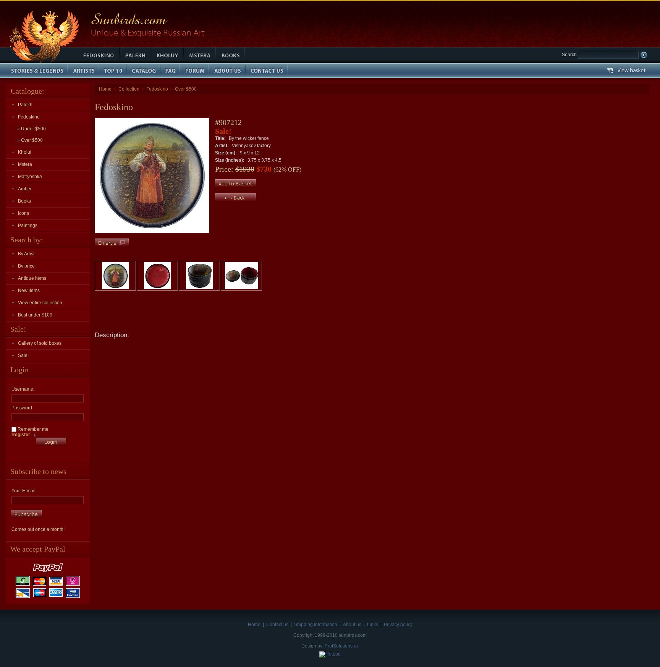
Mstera (25, 164)
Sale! (23, 355)
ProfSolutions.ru (341, 646)
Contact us (277, 624)
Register (20, 434)
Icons (23, 213)
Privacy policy (398, 624)
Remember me (32, 429)
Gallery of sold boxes (39, 343)
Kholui (24, 152)
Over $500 (30, 140)
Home (105, 89)
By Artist (26, 253)
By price (26, 266)
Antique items (32, 278)
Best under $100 (35, 315)
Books (24, 201)
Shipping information (315, 624)
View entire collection (40, 302)
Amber (25, 188)
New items (29, 290)
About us (352, 624)
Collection (128, 89)
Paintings (27, 225)
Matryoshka (30, 176)
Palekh (25, 104)
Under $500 (31, 128)
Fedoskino (29, 117)
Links (372, 624)
